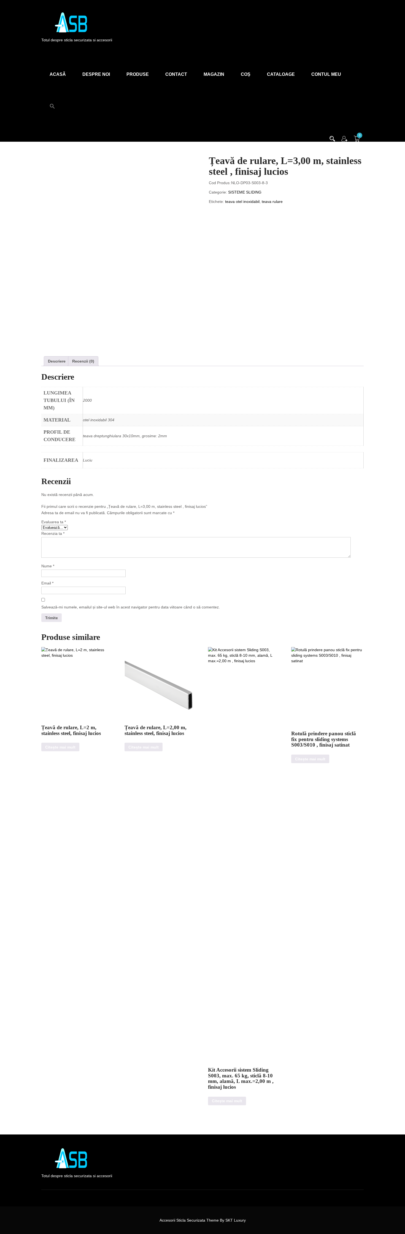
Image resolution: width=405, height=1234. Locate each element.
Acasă (58, 74)
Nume (47, 566)
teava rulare (272, 201)
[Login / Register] (344, 138)
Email (47, 583)
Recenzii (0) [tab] (83, 361)
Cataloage (281, 74)
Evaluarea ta (53, 522)
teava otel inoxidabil (242, 201)
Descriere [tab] (57, 361)
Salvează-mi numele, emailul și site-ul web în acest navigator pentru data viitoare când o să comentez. (130, 607)
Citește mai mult (60, 747)
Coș (245, 74)
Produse (137, 74)
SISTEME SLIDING (244, 192)
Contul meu (326, 74)
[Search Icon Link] (52, 103)
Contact (176, 74)
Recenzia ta (52, 533)
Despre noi (96, 74)
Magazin (214, 74)
